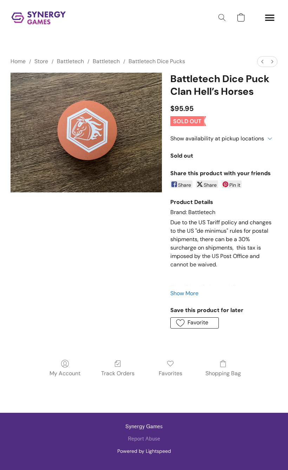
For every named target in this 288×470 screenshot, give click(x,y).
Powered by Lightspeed (144, 451)
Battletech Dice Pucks (157, 61)
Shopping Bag (223, 373)
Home (18, 61)
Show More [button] (184, 293)
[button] (38, 18)
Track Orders (118, 373)
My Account (65, 373)
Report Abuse (144, 439)
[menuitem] (262, 62)
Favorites (170, 373)
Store (41, 61)
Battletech (70, 61)
